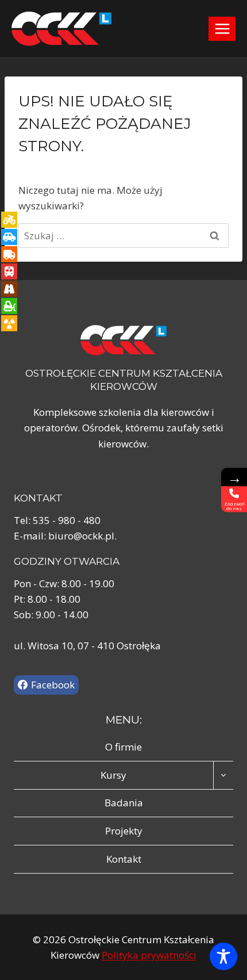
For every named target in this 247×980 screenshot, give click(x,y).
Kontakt (123, 859)
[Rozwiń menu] (222, 28)
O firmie (123, 746)
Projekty (123, 830)
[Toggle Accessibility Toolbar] (223, 956)
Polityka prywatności (149, 955)
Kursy (113, 775)
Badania (124, 802)
